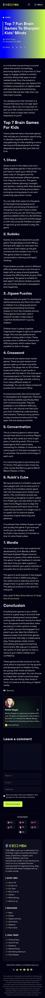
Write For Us (13, 901)
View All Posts (13, 725)
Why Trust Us (13, 892)
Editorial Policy (14, 949)
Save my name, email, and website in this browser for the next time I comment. (22, 796)
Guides (11, 916)
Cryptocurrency (14, 919)
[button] (29, 4)
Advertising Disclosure (17, 952)
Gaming (8, 17)
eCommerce (13, 922)
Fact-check (12, 928)
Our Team (12, 889)
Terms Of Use (13, 943)
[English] (10, 822)
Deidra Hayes (10, 39)
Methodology (13, 898)
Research (12, 925)
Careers (11, 895)
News (10, 913)
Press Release (13, 955)
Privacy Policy (13, 940)
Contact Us (12, 886)
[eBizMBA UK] (10, 4)
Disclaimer (12, 946)
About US (12, 883)
